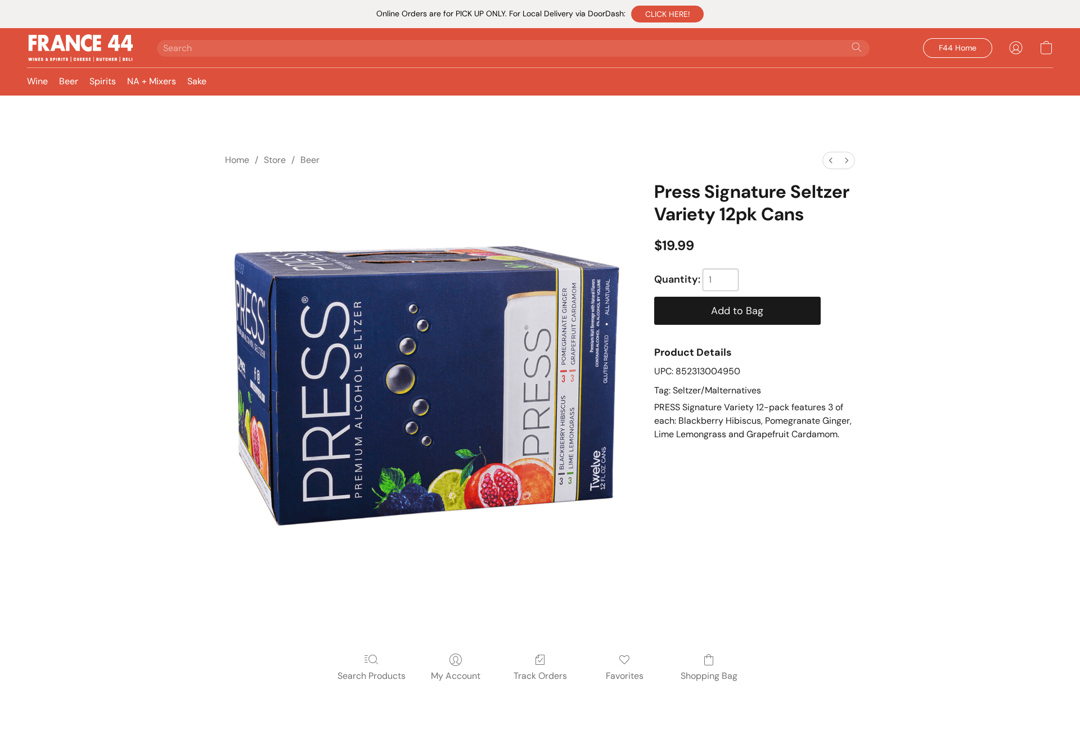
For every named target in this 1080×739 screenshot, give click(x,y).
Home (237, 160)
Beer (68, 81)
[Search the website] (856, 47)
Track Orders (540, 676)
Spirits (102, 81)
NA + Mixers (151, 81)
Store (275, 160)
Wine (37, 81)
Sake (196, 81)
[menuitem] (831, 160)
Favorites (625, 676)
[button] (667, 14)
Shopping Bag (709, 676)
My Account (455, 676)
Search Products (372, 676)
